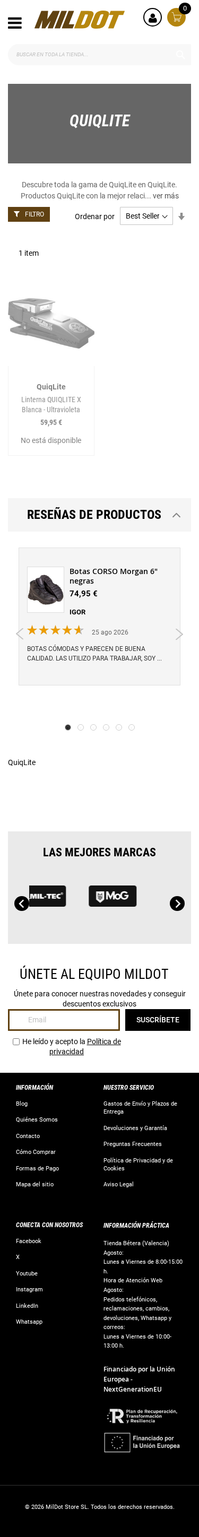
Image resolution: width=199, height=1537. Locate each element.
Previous (20, 634)
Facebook (28, 1241)
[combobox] (99, 54)
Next (179, 634)
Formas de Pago (37, 1168)
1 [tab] (68, 727)
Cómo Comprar (36, 1152)
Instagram (29, 1289)
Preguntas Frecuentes (132, 1144)
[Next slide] (177, 903)
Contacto (28, 1136)
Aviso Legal (118, 1184)
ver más (166, 196)
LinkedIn (27, 1305)
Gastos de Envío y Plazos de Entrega (140, 1107)
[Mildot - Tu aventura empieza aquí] (79, 19)
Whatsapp (29, 1321)
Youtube (27, 1273)
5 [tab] (119, 727)
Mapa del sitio (35, 1184)
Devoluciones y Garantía (135, 1128)
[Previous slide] (21, 903)
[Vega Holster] (138, 901)
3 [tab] (93, 727)
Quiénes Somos (37, 1119)
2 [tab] (80, 727)
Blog (22, 1103)
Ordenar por (95, 216)
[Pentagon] (67, 901)
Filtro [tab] (34, 214)
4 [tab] (106, 727)
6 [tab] (131, 727)
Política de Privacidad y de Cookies (138, 1164)
